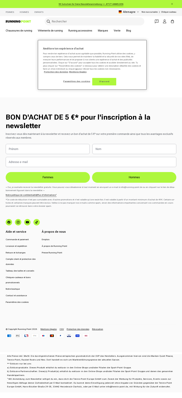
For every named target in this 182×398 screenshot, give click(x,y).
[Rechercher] (48, 21)
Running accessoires (80, 30)
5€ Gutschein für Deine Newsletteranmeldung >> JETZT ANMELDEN (91, 4)
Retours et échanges (15, 252)
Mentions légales (49, 329)
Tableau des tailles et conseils (20, 271)
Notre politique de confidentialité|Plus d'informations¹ (31, 195)
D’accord (104, 81)
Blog (128, 30)
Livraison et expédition (16, 246)
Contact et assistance (16, 295)
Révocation (97, 329)
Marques (103, 30)
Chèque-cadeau (168, 12)
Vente (117, 30)
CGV (62, 329)
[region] (92, 65)
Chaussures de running (19, 30)
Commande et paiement (17, 239)
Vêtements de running (50, 30)
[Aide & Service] (157, 21)
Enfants (38, 12)
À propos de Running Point (54, 246)
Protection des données (78, 329)
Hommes (24, 12)
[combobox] (94, 21)
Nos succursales (150, 12)
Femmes (10, 12)
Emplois (45, 239)
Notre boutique (13, 289)
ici (76, 69)
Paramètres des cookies (17, 302)
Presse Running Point (52, 252)
